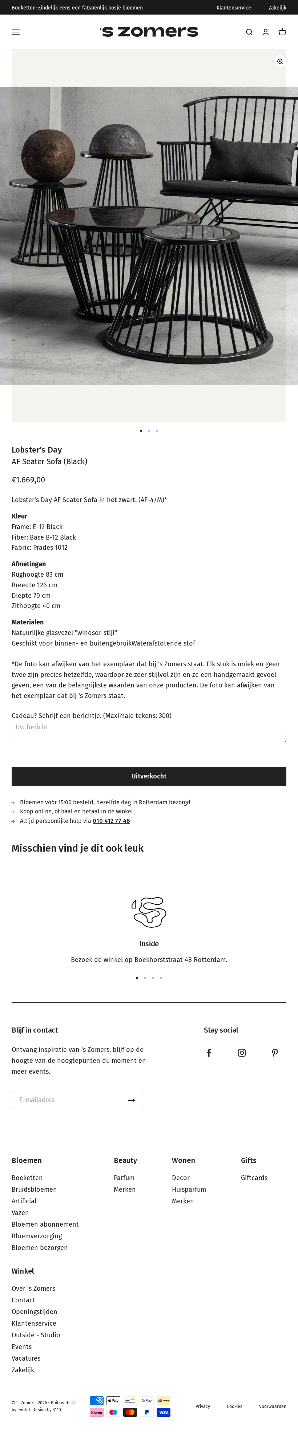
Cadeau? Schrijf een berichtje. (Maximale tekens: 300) (92, 716)
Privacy (203, 1406)
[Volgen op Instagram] (242, 1053)
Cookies (234, 1406)
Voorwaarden (272, 1406)
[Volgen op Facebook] (209, 1053)
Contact (23, 1300)
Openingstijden (34, 1312)
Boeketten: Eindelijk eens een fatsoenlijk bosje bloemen (77, 8)
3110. (57, 1409)
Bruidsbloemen (34, 1189)
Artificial (24, 1201)
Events (22, 1347)
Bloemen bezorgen (40, 1248)
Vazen (20, 1213)
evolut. (24, 1409)
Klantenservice (234, 8)
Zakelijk (277, 8)
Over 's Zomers (33, 1288)
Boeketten (27, 1178)
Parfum (124, 1178)
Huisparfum (189, 1189)
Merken (125, 1189)
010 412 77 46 (111, 820)
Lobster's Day (37, 450)
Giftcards (254, 1178)
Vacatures (26, 1358)
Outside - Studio (36, 1335)
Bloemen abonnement (45, 1224)
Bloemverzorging (37, 1236)
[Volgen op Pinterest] (275, 1053)
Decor (181, 1178)
